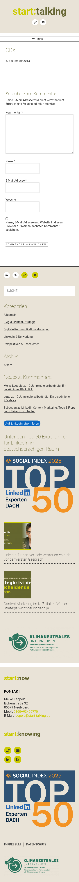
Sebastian (10, 407)
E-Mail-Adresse (16, 180)
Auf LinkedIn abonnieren (22, 423)
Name (10, 161)
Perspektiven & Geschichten (22, 344)
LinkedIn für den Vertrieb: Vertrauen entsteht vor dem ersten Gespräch (37, 557)
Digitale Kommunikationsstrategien (26, 329)
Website (11, 199)
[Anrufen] (26, 275)
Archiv (8, 365)
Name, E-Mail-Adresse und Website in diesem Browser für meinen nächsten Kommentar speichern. (35, 226)
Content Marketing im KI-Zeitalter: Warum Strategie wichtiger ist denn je (36, 606)
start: (39, 11)
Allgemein (10, 314)
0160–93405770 (26, 711)
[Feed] (16, 275)
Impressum (12, 844)
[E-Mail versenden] (37, 275)
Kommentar (14, 112)
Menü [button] (41, 39)
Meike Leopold (13, 385)
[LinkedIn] (8, 275)
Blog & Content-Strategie (19, 322)
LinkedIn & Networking (18, 336)
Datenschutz (36, 844)
